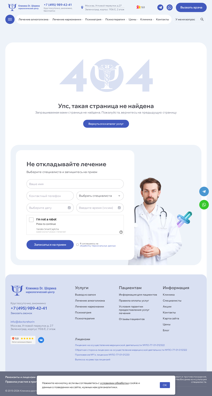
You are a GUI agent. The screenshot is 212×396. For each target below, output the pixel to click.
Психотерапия (85, 318)
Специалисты (172, 300)
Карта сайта (171, 318)
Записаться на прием (50, 244)
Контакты (162, 19)
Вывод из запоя (85, 294)
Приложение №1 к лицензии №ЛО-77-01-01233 (102, 354)
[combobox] (100, 195)
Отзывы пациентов (132, 319)
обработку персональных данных (98, 246)
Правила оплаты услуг (134, 300)
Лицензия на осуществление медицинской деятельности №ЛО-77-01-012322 (119, 345)
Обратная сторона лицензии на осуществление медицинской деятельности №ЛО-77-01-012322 (131, 350)
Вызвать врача (191, 7)
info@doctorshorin (22, 321)
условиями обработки (114, 383)
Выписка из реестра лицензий (92, 359)
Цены (166, 324)
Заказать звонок (21, 313)
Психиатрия (83, 312)
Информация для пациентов (138, 294)
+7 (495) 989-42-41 (58, 5)
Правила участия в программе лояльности (33, 381)
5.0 (143, 7)
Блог (166, 330)
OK (165, 385)
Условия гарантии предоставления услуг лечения (134, 310)
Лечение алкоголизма (90, 300)
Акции (167, 306)
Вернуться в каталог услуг (106, 123)
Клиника (169, 294)
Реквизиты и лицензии (20, 377)
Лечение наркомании (89, 306)
